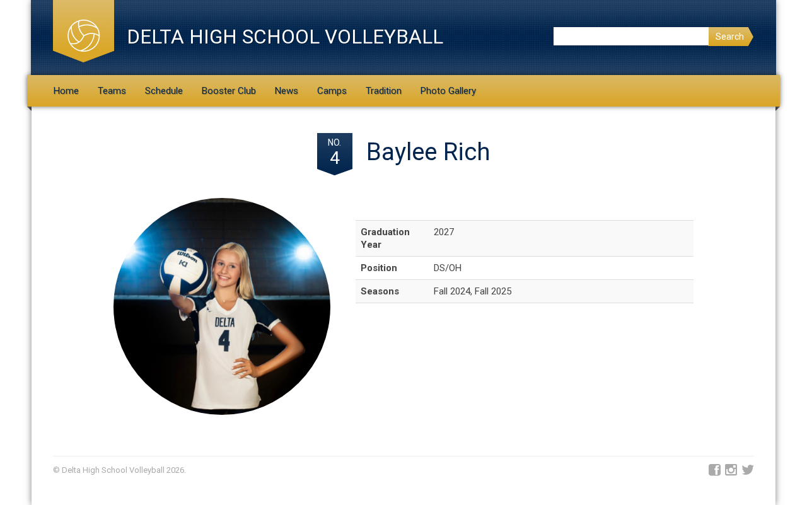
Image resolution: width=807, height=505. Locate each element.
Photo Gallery (448, 90)
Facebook (715, 470)
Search (730, 37)
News (286, 90)
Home (66, 90)
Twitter (747, 470)
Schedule (164, 90)
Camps (332, 90)
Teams (112, 90)
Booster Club (229, 90)
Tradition (384, 90)
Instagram (731, 470)
